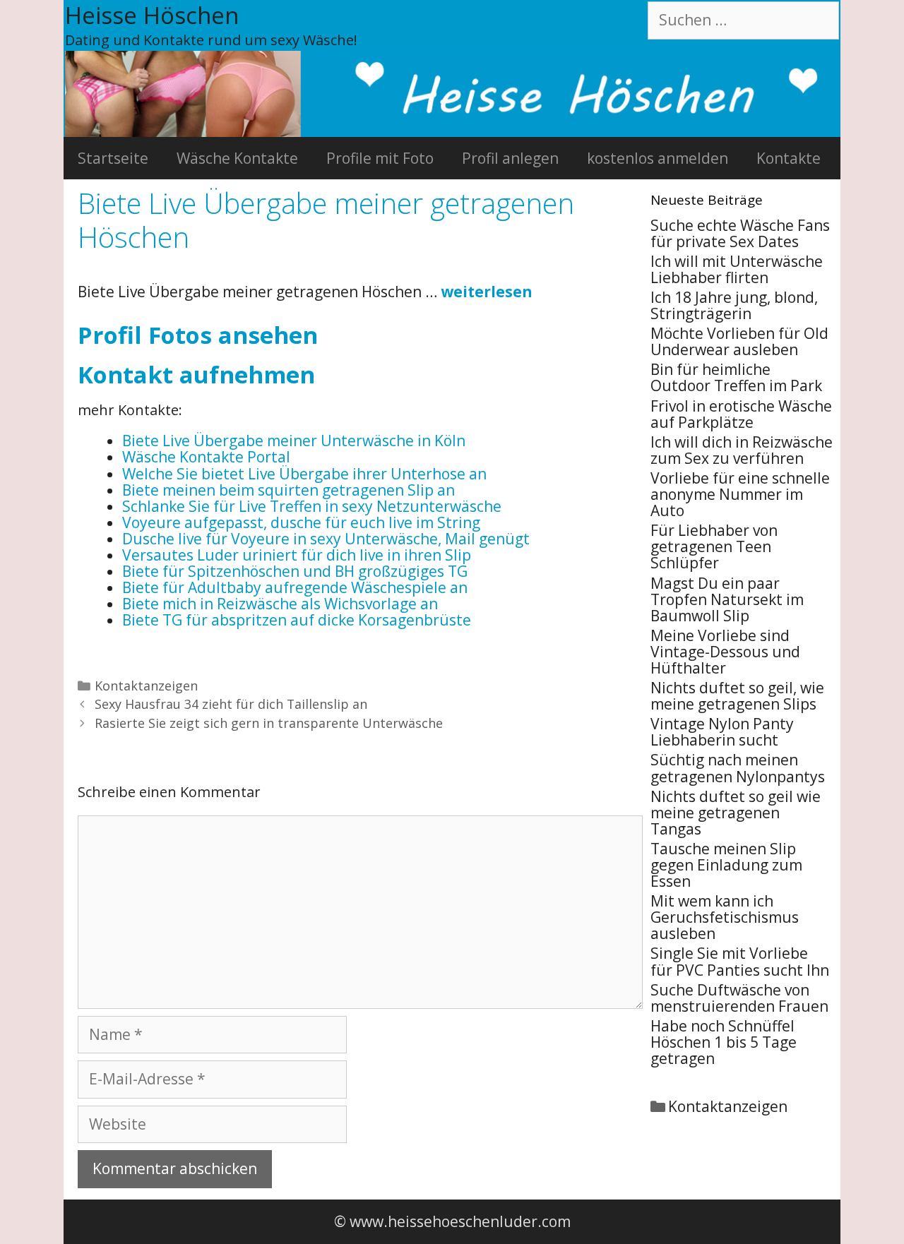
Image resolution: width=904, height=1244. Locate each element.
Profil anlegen (510, 158)
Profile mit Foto (380, 158)
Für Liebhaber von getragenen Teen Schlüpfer (714, 546)
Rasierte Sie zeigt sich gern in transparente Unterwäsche (269, 722)
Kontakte (788, 158)
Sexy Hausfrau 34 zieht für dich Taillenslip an (231, 703)
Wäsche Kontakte (237, 158)
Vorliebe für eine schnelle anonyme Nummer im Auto (740, 494)
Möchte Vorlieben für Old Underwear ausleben (739, 341)
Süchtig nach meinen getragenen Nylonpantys (737, 768)
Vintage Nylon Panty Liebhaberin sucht (722, 732)
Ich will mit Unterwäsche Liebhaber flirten (736, 269)
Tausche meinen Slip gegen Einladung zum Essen (726, 865)
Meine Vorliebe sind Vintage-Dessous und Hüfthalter (725, 652)
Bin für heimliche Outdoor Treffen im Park (736, 377)
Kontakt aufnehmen (196, 374)
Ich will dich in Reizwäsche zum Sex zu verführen (741, 450)
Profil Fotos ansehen (198, 335)
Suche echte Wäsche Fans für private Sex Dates (740, 233)
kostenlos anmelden (657, 158)
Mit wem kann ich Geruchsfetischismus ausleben (724, 917)
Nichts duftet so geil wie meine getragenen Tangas (735, 813)
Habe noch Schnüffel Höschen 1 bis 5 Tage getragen (723, 1042)
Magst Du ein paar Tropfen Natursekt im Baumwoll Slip (727, 599)
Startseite (113, 158)
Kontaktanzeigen (146, 685)
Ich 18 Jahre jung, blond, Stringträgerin (734, 305)
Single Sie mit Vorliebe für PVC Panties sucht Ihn (739, 961)
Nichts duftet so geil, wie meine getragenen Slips (737, 696)
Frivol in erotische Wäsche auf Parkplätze (741, 414)
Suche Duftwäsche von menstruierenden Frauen (739, 998)
